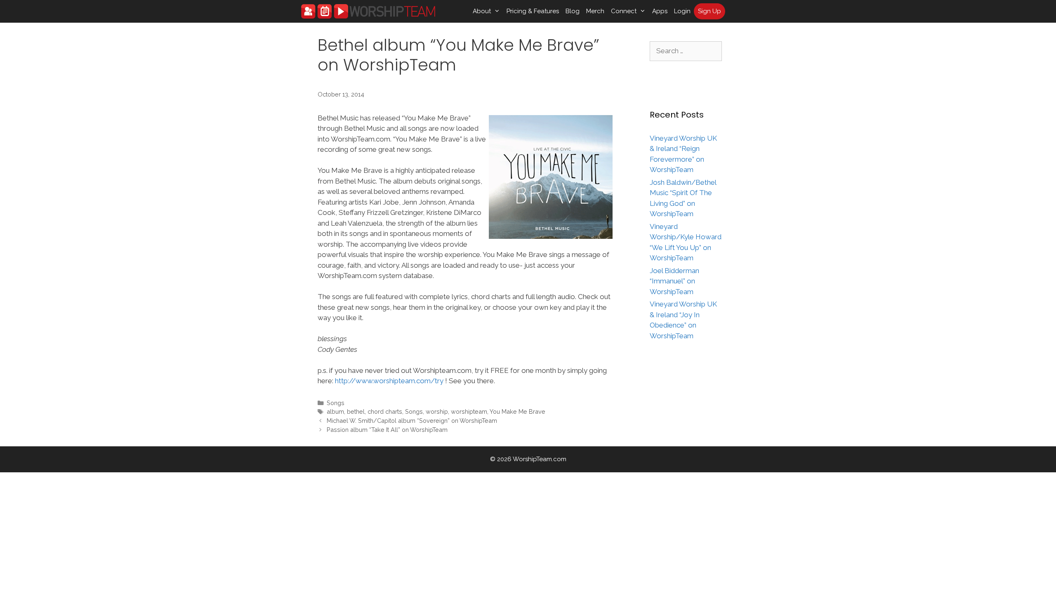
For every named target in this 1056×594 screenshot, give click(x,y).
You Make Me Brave (517, 411)
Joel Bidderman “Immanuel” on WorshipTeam (674, 281)
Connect (623, 11)
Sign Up (709, 11)
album (335, 411)
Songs (335, 402)
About (482, 11)
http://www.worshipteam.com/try (389, 381)
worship (437, 411)
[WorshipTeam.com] (368, 11)
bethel (356, 411)
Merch (595, 11)
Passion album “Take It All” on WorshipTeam (387, 429)
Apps (659, 11)
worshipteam (469, 411)
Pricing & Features (533, 11)
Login (682, 11)
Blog (573, 11)
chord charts (385, 411)
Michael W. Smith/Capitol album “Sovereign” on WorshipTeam (412, 420)
